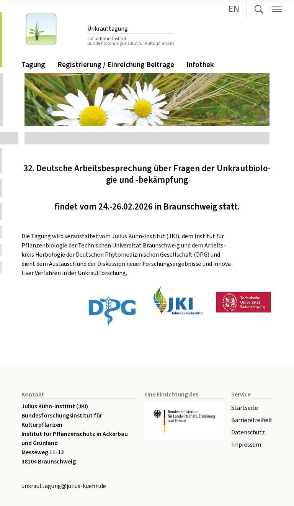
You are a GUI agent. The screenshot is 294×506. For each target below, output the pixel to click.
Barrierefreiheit (252, 420)
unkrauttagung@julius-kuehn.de (63, 486)
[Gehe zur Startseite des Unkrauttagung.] (49, 28)
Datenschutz (248, 432)
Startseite (244, 408)
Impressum (246, 444)
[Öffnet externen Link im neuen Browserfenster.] (184, 421)
